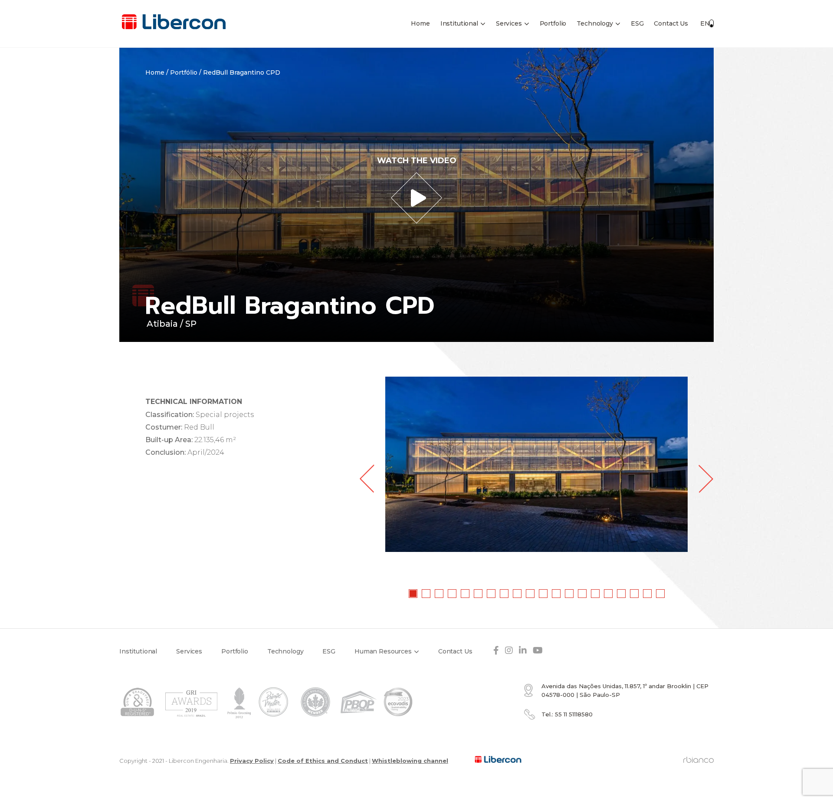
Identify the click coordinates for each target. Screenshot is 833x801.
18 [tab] (634, 594)
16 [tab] (608, 594)
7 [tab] (491, 594)
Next (706, 479)
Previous (366, 479)
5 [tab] (465, 594)
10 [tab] (530, 594)
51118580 (574, 714)
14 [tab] (582, 594)
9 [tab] (517, 594)
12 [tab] (556, 594)
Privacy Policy (252, 760)
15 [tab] (595, 594)
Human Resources (383, 651)
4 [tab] (452, 594)
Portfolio (553, 23)
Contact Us (671, 23)
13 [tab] (569, 594)
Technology (595, 23)
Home (420, 23)
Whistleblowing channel (410, 760)
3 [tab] (439, 594)
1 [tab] (413, 594)
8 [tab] (504, 594)
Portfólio (183, 72)
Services (509, 23)
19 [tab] (647, 594)
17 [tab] (621, 594)
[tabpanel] (536, 464)
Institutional (459, 23)
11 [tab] (543, 594)
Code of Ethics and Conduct (323, 760)
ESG (637, 23)
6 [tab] (478, 594)
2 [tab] (426, 594)
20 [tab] (660, 594)
